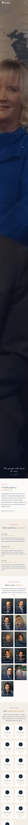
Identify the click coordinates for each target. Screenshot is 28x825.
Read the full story (8, 510)
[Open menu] (25, 2)
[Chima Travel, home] (5, 2)
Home (11, 474)
